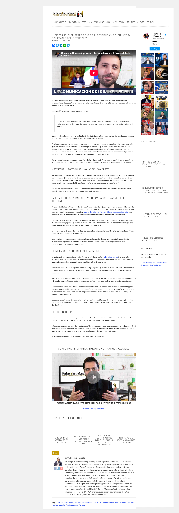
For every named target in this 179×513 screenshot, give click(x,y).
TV (116, 22)
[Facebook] (55, 468)
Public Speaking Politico (75, 505)
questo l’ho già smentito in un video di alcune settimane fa (106, 212)
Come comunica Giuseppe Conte (68, 502)
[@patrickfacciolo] (146, 36)
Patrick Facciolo (58, 505)
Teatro (121, 22)
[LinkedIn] (58, 468)
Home (55, 22)
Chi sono (62, 22)
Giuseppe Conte (128, 502)
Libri (128, 22)
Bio (56, 453)
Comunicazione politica (111, 502)
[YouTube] (61, 468)
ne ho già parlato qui (110, 257)
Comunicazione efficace (91, 502)
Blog (133, 22)
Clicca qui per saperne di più (93, 409)
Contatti (150, 22)
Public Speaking (74, 22)
